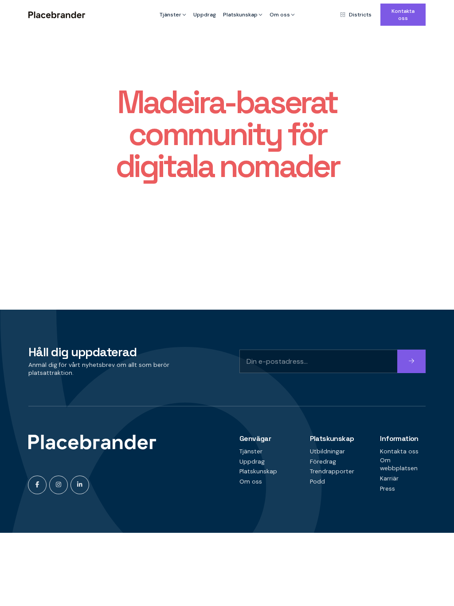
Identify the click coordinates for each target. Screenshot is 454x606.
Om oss (280, 14)
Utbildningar (327, 451)
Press (387, 488)
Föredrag (323, 461)
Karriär (389, 478)
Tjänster (170, 14)
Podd (317, 481)
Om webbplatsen (399, 464)
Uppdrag (204, 14)
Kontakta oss (403, 15)
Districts (360, 14)
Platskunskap (240, 14)
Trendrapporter (332, 471)
